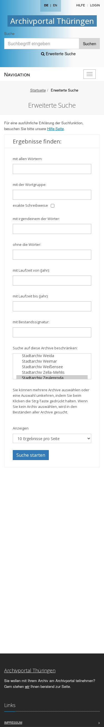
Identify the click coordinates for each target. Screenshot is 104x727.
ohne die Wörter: (27, 244)
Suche (9, 33)
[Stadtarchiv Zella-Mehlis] (52, 372)
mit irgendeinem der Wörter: (36, 218)
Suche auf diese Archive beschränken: (45, 347)
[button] (96, 720)
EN (55, 5)
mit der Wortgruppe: (29, 184)
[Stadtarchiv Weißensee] (52, 367)
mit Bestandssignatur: (31, 321)
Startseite (38, 90)
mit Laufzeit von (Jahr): (31, 270)
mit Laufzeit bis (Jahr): (30, 296)
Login (95, 5)
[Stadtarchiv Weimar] (52, 361)
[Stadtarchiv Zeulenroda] (52, 378)
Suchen (89, 43)
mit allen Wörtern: (27, 158)
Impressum (13, 722)
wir (27, 686)
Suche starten (30, 455)
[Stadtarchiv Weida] (52, 356)
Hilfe (80, 5)
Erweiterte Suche (60, 53)
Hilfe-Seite (55, 128)
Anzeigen (21, 428)
